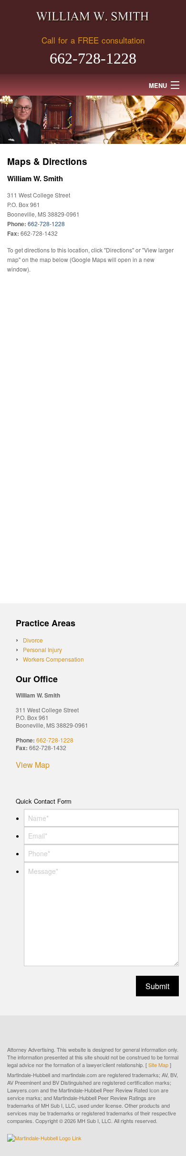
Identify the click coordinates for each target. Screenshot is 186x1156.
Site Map (158, 1065)
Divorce (33, 640)
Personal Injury (42, 649)
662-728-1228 (93, 58)
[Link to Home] (93, 16)
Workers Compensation (53, 659)
